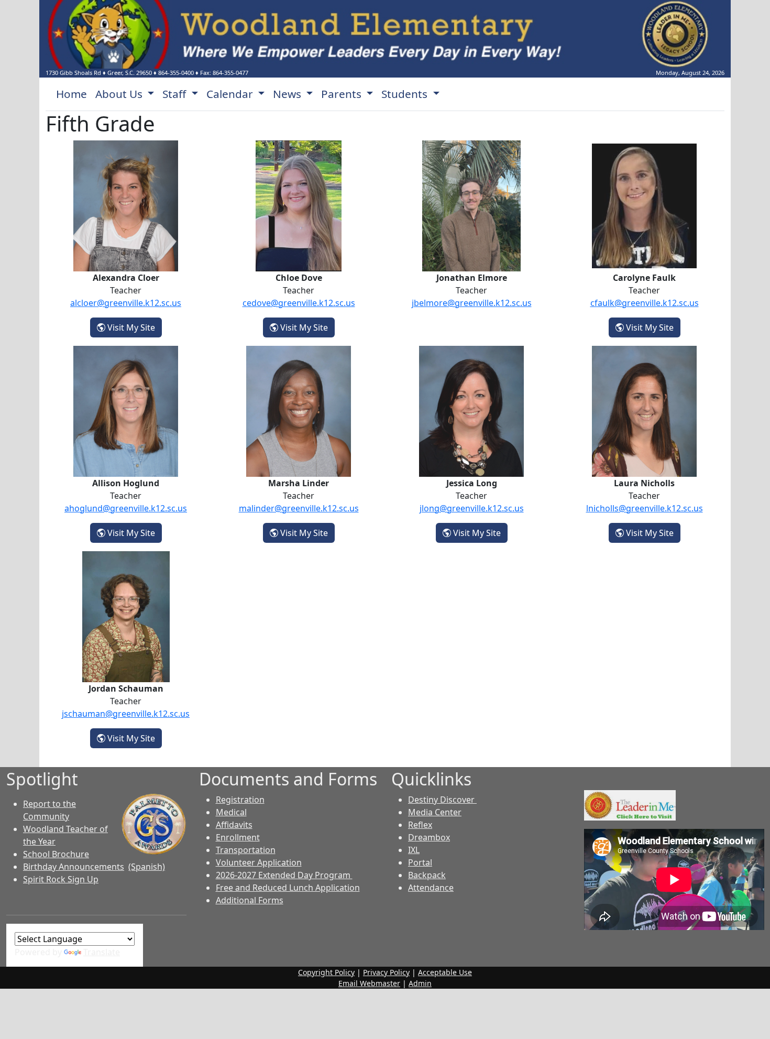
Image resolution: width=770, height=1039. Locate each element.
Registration (240, 799)
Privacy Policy (386, 972)
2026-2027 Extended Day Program (284, 875)
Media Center (434, 812)
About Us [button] (120, 93)
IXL (414, 850)
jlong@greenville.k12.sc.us (472, 508)
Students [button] (405, 93)
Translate (101, 952)
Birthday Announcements (73, 866)
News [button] (288, 93)
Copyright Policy (326, 972)
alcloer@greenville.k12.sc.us (125, 303)
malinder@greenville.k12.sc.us (299, 508)
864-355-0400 (176, 72)
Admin (420, 983)
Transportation (246, 850)
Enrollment (238, 837)
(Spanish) (146, 866)
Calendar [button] (231, 93)
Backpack (427, 875)
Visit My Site (133, 327)
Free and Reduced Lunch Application (288, 887)
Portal (420, 862)
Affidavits (234, 824)
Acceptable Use (445, 972)
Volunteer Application (259, 862)
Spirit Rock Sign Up (60, 879)
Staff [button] (175, 93)
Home (71, 93)
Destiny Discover (442, 799)
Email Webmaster (369, 983)
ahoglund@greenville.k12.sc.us (125, 508)
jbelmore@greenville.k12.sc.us (472, 303)
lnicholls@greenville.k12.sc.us (644, 508)
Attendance (431, 887)
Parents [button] (342, 93)
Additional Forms (249, 900)
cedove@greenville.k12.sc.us (299, 303)
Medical (231, 812)
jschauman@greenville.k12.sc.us (126, 713)
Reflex (420, 824)
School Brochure (56, 854)
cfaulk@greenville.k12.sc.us (644, 303)
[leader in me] (630, 804)
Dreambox (429, 837)
